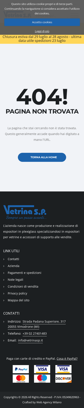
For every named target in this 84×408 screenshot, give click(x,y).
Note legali (15, 280)
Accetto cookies (42, 22)
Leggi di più (42, 31)
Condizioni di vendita (23, 286)
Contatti (13, 259)
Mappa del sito (18, 300)
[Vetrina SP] (42, 212)
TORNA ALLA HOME (44, 157)
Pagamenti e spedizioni (24, 273)
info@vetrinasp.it (30, 340)
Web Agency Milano (49, 402)
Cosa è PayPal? (67, 358)
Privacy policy (17, 293)
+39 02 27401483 (35, 333)
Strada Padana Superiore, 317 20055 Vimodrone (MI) (37, 324)
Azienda (13, 266)
